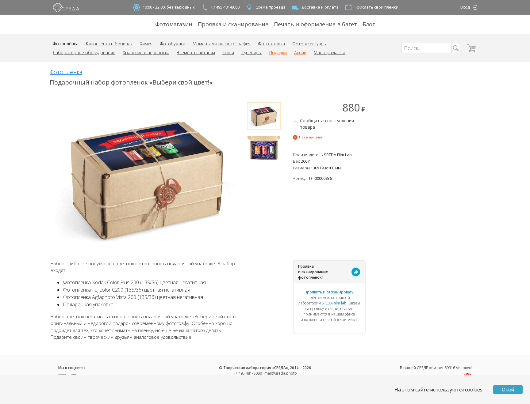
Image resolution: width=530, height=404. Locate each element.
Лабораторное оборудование (84, 52)
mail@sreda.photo (280, 373)
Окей (508, 389)
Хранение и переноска (146, 52)
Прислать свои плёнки (376, 7)
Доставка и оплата (320, 7)
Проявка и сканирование (233, 24)
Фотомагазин (173, 24)
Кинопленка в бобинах (109, 44)
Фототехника (271, 44)
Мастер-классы (329, 52)
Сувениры (251, 52)
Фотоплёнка (66, 44)
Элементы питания (196, 52)
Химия (146, 44)
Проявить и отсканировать (329, 292)
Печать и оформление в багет (315, 24)
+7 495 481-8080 (225, 7)
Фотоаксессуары (309, 44)
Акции (300, 52)
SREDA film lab (334, 303)
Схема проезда (270, 7)
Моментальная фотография (222, 44)
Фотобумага (172, 44)
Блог (369, 24)
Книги (228, 52)
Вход (465, 7)
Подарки (278, 52)
